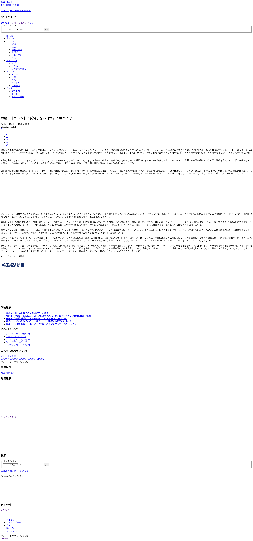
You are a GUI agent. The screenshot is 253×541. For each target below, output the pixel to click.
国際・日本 (17, 49)
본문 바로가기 (7, 2)
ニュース (10, 41)
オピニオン (11, 60)
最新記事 (10, 38)
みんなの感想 (18, 96)
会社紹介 (5, 471)
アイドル (16, 83)
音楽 (14, 77)
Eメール (10, 528)
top (2, 538)
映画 (14, 80)
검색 (46, 29)
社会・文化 (17, 55)
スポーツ (16, 58)
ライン (9, 525)
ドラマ (15, 74)
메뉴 (6, 538)
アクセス (16, 91)
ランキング (11, 88)
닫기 (32, 23)
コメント (16, 94)
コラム (15, 66)
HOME (9, 36)
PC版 (19, 471)
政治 (14, 44)
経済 (14, 47)
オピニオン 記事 (8, 356)
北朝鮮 (15, 52)
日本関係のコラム (20, 69)
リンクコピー (12, 531)
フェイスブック (13, 522)
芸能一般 (16, 85)
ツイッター (11, 520)
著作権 (13, 471)
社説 (14, 63)
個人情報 (26, 471)
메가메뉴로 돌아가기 (20, 23)
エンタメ (10, 72)
